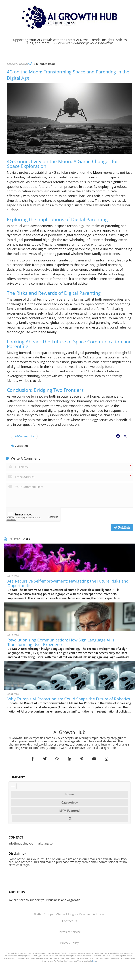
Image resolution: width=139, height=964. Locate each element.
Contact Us (69, 921)
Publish (123, 527)
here (94, 961)
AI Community (24, 436)
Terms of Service (69, 932)
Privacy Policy (69, 943)
